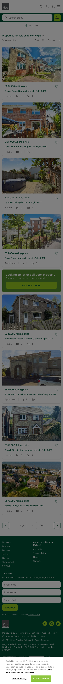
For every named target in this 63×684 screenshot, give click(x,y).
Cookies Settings (19, 678)
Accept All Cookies (41, 678)
